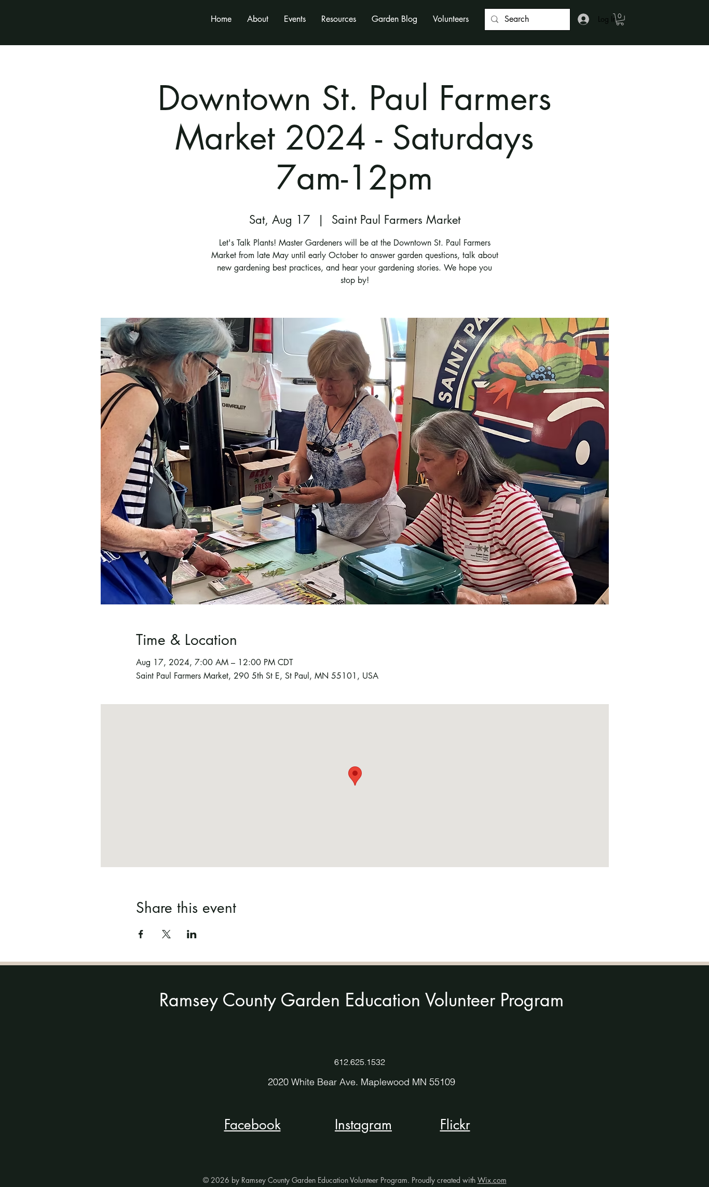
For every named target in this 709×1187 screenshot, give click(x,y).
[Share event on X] (166, 934)
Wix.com (492, 1180)
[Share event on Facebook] (141, 934)
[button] (257, 19)
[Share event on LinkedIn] (192, 934)
